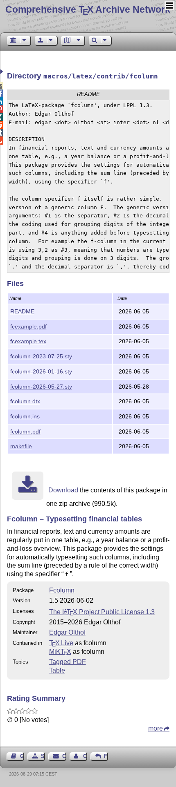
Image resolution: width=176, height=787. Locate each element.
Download (63, 490)
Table (57, 670)
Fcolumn (61, 590)
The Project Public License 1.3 (102, 611)
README (22, 311)
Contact (64, 756)
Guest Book (22, 756)
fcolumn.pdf (25, 431)
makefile (21, 446)
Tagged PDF (67, 661)
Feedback (106, 756)
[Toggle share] (2, 72)
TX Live (61, 642)
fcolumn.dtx (25, 401)
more (155, 728)
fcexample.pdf (28, 326)
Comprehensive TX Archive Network (87, 9)
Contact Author (85, 756)
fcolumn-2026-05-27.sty (41, 386)
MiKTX (60, 651)
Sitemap (43, 756)
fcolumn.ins (25, 416)
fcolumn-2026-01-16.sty (41, 371)
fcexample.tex (28, 341)
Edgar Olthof (67, 632)
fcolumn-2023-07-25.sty (41, 356)
